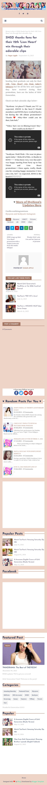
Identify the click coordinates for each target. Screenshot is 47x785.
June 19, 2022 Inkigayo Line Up (25, 467)
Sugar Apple (12, 56)
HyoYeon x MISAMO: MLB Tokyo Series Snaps (29, 307)
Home (8, 31)
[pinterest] (27, 14)
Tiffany (32, 699)
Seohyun (10, 222)
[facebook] (19, 14)
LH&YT (24, 219)
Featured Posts (24, 691)
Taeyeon (23, 699)
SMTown (7, 695)
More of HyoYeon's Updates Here (28, 203)
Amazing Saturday (10, 691)
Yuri (5, 703)
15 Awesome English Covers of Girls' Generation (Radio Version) (27, 561)
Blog (19, 782)
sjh (17, 222)
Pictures (33, 219)
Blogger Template (38, 782)
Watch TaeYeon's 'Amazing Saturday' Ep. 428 (29, 551)
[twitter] (23, 14)
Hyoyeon (16, 219)
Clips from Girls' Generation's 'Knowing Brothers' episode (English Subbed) (28, 740)
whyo (13, 31)
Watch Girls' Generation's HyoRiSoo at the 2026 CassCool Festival (29, 286)
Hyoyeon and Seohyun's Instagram (20, 214)
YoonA (39, 699)
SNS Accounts (17, 695)
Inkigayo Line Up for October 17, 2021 (28, 439)
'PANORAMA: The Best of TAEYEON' (20, 668)
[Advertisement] (23, 504)
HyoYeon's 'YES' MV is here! (27, 296)
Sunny (16, 699)
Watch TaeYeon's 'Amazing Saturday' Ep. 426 (29, 541)
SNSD (23, 222)
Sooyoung (7, 699)
